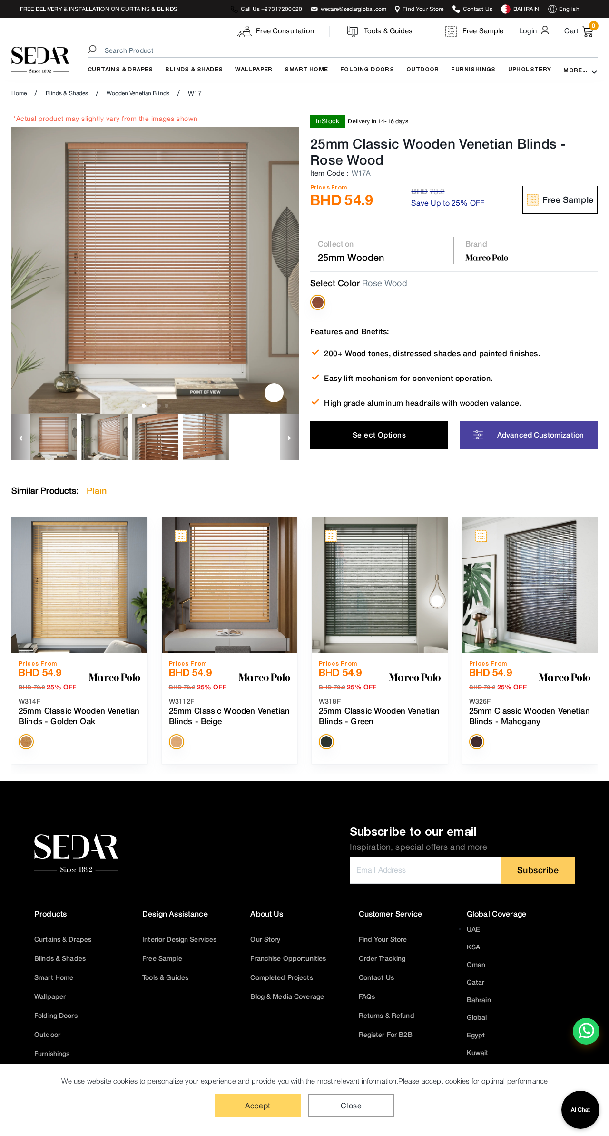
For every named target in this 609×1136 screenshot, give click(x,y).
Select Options (379, 434)
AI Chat (580, 1109)
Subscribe (538, 870)
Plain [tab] (97, 490)
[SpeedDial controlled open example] (274, 392)
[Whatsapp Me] (586, 1037)
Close (351, 1105)
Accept (258, 1105)
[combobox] (344, 50)
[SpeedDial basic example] (586, 1031)
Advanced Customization (540, 434)
